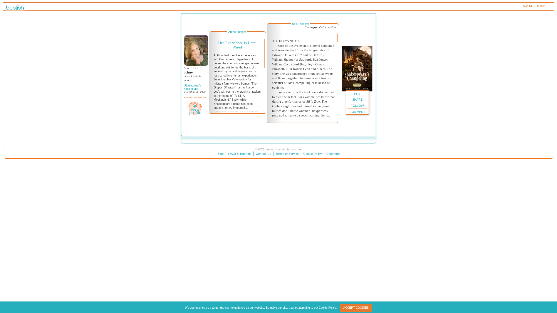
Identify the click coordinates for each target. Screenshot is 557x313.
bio (195, 97)
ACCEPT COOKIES (356, 307)
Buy (357, 94)
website (202, 97)
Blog (221, 153)
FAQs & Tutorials (239, 153)
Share (357, 99)
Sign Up (528, 6)
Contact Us (263, 153)
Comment (357, 111)
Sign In (541, 6)
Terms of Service (287, 153)
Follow (357, 105)
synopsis (188, 97)
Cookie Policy (312, 153)
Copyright (333, 153)
